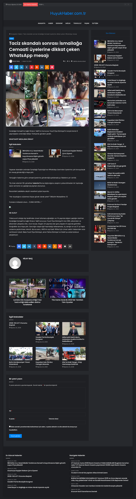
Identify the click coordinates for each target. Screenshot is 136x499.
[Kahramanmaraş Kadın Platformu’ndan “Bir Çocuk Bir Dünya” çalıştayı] (100, 217)
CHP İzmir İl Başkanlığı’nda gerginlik (116, 165)
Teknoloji (77, 23)
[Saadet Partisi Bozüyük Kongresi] (47, 328)
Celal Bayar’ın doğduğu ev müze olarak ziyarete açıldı (116, 82)
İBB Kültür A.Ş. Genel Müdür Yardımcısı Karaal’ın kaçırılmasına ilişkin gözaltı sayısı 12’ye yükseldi (117, 45)
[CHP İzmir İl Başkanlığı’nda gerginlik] (100, 167)
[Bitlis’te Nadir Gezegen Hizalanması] (100, 186)
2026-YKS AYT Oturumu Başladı (49, 4)
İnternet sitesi (53, 419)
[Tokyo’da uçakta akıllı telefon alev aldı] (100, 176)
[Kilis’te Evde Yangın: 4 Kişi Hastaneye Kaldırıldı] (74, 353)
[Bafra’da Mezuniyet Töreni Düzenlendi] (21, 353)
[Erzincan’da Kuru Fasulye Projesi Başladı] (100, 207)
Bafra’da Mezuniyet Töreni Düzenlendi (19, 363)
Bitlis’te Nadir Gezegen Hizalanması (116, 184)
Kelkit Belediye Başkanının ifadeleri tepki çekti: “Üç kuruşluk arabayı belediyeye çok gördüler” (116, 134)
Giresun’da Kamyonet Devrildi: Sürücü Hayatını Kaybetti (116, 156)
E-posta (12, 419)
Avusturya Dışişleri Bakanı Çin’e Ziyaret (115, 57)
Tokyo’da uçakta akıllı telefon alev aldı (116, 174)
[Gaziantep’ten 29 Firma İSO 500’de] (100, 229)
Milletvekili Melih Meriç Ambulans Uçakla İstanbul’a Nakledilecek (73, 339)
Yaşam (86, 23)
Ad (10, 411)
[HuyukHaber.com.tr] (68, 13)
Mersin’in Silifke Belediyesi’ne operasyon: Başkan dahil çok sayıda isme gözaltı (117, 195)
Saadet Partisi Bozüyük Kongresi (45, 338)
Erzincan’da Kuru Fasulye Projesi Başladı (117, 205)
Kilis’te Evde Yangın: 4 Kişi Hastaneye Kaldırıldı (72, 363)
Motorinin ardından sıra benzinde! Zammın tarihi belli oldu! (116, 103)
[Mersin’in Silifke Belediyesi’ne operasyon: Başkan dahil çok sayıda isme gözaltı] (100, 195)
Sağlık (67, 23)
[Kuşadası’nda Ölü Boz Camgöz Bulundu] (47, 353)
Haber (50, 23)
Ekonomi (59, 23)
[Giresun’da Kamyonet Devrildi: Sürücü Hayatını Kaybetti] (100, 157)
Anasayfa (41, 23)
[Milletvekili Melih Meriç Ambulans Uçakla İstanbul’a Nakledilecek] (74, 328)
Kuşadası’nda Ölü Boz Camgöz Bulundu (44, 363)
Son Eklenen (110, 33)
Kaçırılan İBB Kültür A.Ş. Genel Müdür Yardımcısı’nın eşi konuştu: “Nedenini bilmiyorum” (116, 240)
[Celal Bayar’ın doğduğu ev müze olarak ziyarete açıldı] (100, 83)
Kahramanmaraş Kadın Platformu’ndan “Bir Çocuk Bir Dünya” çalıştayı (116, 217)
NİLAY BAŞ (16, 61)
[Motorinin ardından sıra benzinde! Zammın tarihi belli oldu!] (100, 103)
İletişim (95, 23)
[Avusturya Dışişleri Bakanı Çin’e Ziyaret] (55, 153)
